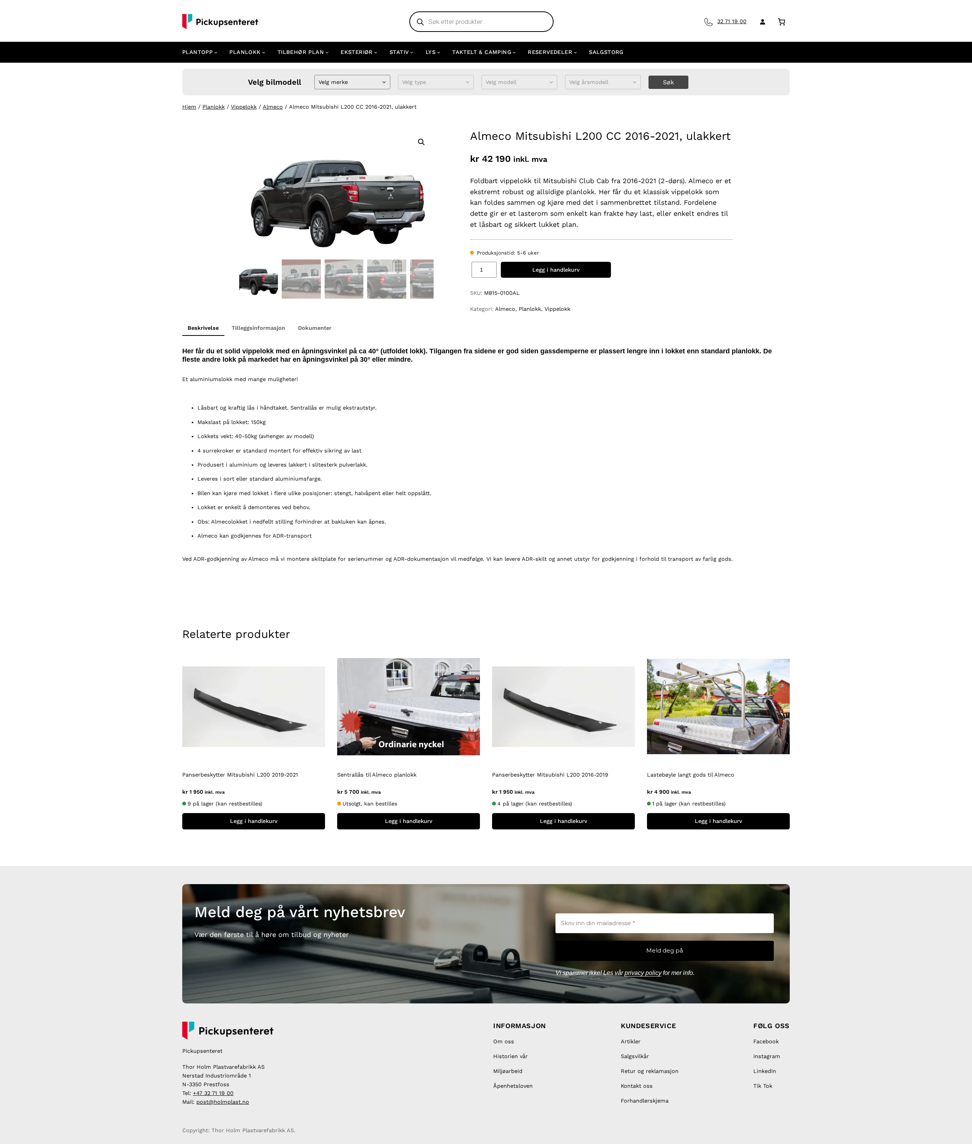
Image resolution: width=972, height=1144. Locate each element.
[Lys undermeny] (438, 52)
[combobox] (319, 82)
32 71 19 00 (731, 21)
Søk (668, 82)
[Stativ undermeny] (411, 52)
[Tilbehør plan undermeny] (327, 52)
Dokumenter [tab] (314, 328)
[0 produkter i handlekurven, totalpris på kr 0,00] (781, 21)
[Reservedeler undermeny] (575, 52)
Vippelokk (244, 107)
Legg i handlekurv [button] (254, 821)
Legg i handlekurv (556, 270)
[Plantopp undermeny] (216, 52)
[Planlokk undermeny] (263, 52)
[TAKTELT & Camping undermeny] (514, 52)
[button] (421, 142)
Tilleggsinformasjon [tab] (258, 328)
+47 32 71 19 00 (213, 1093)
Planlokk (213, 107)
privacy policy (643, 973)
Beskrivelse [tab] (203, 328)
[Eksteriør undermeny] (375, 52)
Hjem (189, 107)
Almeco (273, 107)
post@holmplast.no (222, 1102)
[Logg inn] (761, 21)
